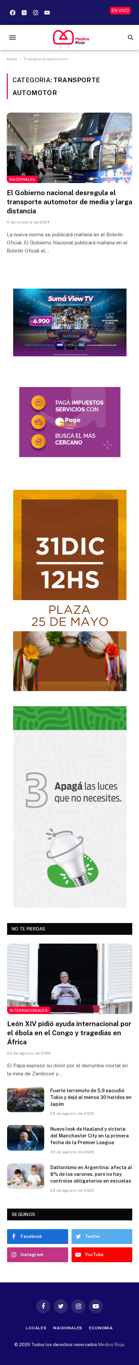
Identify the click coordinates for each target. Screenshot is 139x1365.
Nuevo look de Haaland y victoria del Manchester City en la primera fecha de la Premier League (89, 1135)
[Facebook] (12, 12)
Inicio (12, 59)
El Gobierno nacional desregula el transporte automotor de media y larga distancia (69, 202)
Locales (36, 1328)
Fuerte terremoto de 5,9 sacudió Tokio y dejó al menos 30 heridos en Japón (91, 1097)
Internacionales (29, 1010)
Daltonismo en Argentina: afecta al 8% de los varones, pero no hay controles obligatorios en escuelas (91, 1174)
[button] (12, 37)
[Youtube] (47, 12)
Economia (101, 1328)
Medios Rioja (111, 1344)
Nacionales (22, 179)
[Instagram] (35, 12)
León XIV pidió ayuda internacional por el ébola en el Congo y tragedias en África (69, 1033)
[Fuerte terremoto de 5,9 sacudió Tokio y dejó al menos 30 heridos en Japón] (25, 1099)
